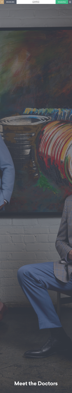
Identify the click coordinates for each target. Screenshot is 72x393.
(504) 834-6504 (10, 2)
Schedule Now (62, 2)
